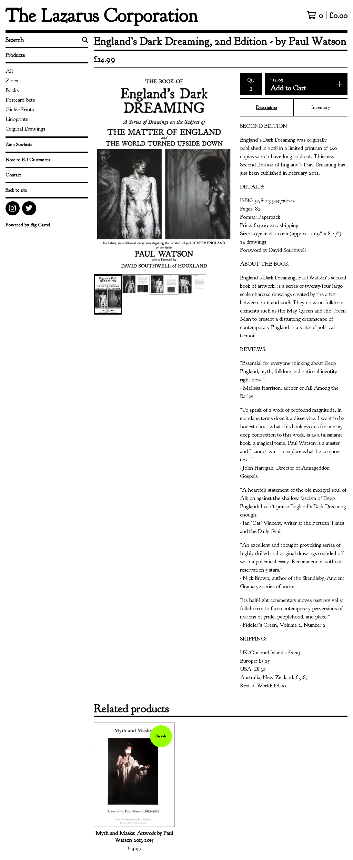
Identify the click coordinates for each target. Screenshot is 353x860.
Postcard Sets (20, 99)
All (9, 71)
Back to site (16, 190)
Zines (12, 80)
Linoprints (17, 119)
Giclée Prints (20, 109)
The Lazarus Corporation (102, 15)
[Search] (85, 40)
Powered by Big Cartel (28, 225)
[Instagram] (13, 208)
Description (266, 107)
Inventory (320, 107)
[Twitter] (29, 208)
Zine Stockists (19, 144)
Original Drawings (25, 128)
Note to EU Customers (28, 160)
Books (12, 90)
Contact (13, 175)
